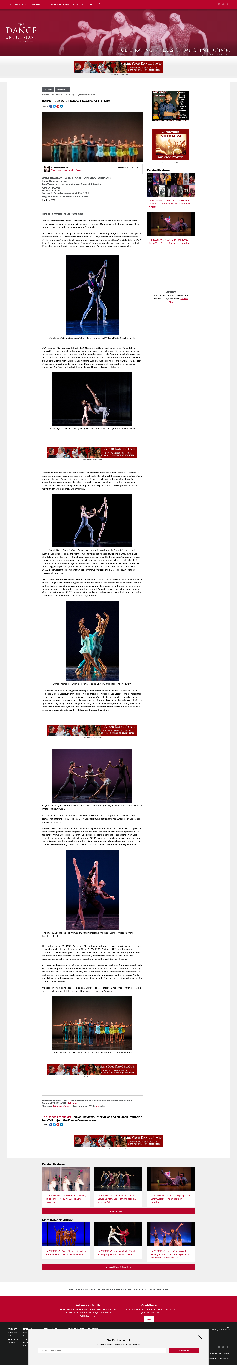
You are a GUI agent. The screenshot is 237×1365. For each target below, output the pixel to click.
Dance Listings (37, 4)
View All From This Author (118, 1267)
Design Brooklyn (223, 1358)
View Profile (56, 170)
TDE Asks (11, 1342)
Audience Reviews (59, 4)
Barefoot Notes (13, 1346)
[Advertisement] (171, 269)
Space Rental (28, 1342)
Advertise (78, 4)
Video (9, 1349)
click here (72, 1103)
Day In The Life (13, 1339)
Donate (149, 1319)
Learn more (90, 1316)
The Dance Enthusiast (56, 1117)
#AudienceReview (62, 1106)
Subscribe (184, 1350)
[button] (98, 4)
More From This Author (72, 170)
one (97, 1106)
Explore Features (16, 4)
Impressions (62, 89)
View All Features (118, 1211)
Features (48, 89)
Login (91, 4)
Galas (25, 1346)
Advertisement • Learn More (118, 74)
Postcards (11, 1336)
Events (25, 1332)
